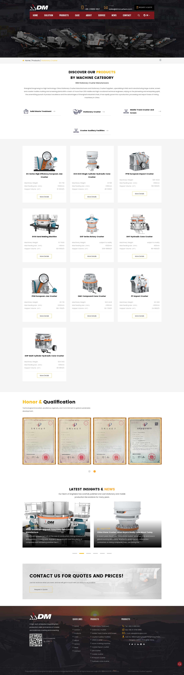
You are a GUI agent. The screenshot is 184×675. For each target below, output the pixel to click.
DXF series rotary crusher (92, 236)
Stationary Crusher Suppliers (102, 88)
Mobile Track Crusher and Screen (142, 111)
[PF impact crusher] (140, 284)
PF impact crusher (139, 296)
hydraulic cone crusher (100, 661)
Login (96, 671)
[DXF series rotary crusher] (92, 224)
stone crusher (97, 640)
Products (64, 15)
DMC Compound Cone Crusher (92, 296)
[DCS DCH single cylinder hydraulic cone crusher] (92, 161)
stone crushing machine (101, 643)
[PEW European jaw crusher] (44, 284)
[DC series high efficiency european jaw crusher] (44, 161)
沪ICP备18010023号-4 (105, 671)
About (89, 15)
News (114, 15)
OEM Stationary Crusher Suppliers (139, 671)
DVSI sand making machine (44, 236)
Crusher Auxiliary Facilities (92, 130)
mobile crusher (97, 654)
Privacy (116, 671)
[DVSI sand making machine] (44, 224)
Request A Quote (40, 589)
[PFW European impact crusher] (140, 161)
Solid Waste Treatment (40, 111)
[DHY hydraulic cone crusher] (140, 224)
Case (77, 15)
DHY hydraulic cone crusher (140, 236)
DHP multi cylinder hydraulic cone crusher (44, 356)
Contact (127, 15)
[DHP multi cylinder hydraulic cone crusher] (44, 343)
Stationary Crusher (92, 112)
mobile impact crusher (100, 647)
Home (35, 15)
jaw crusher (96, 650)
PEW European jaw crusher (44, 296)
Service (101, 15)
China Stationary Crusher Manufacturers (72, 88)
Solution (48, 15)
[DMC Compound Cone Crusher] (92, 284)
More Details (44, 197)
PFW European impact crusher (140, 174)
